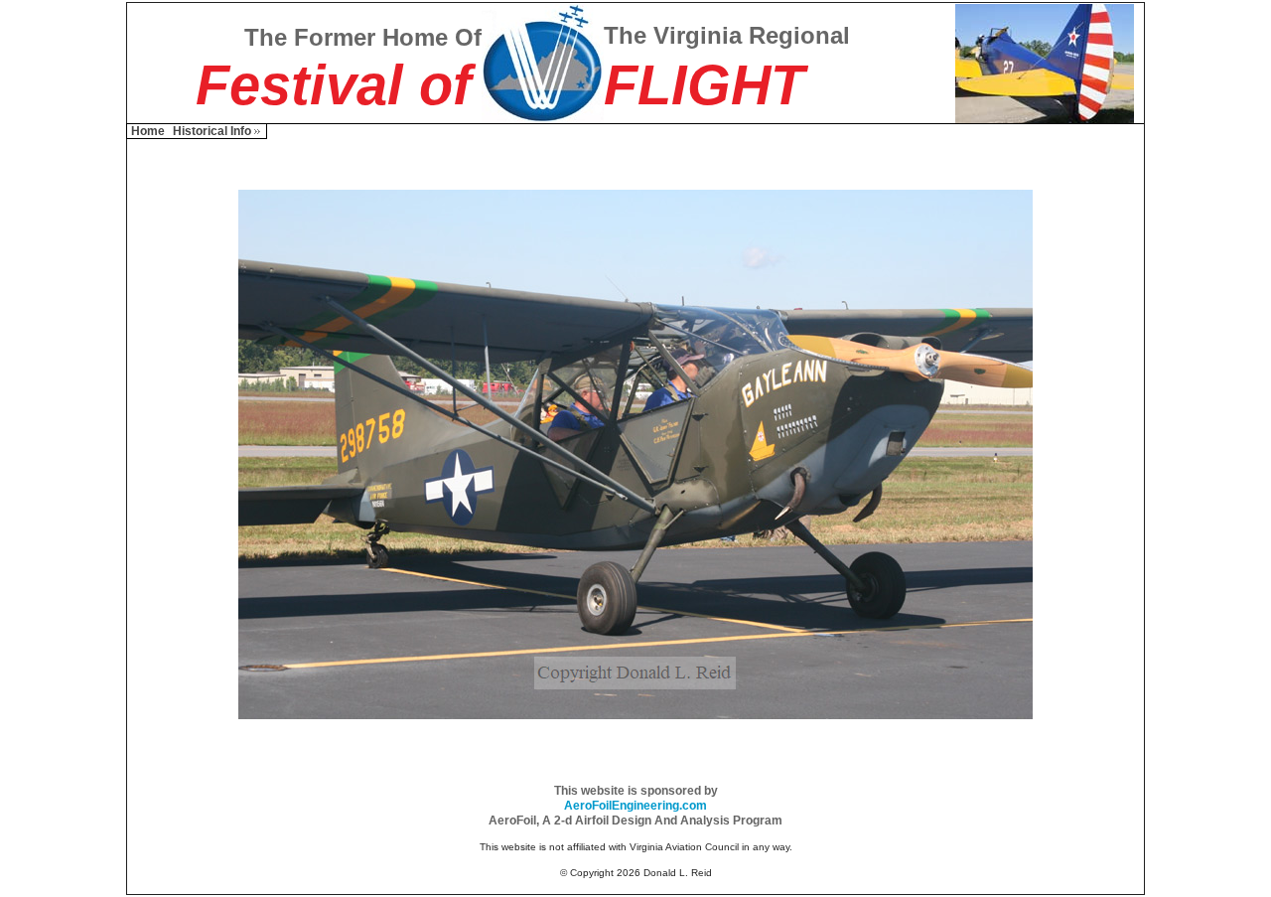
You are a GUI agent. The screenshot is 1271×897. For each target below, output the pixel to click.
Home (148, 131)
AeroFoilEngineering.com (635, 806)
